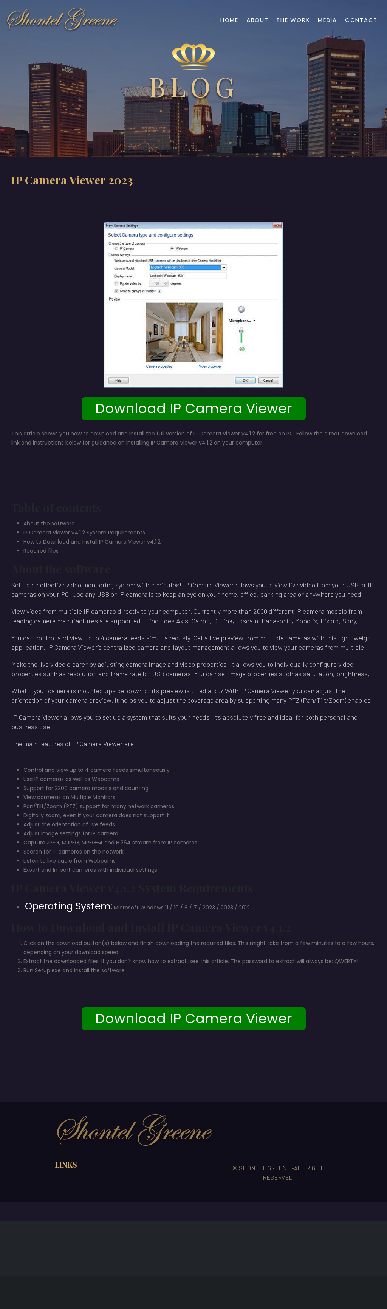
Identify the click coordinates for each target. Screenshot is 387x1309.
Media (327, 20)
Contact (361, 20)
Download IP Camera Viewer (193, 408)
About (257, 20)
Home (229, 20)
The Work (293, 20)
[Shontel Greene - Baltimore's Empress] (62, 20)
